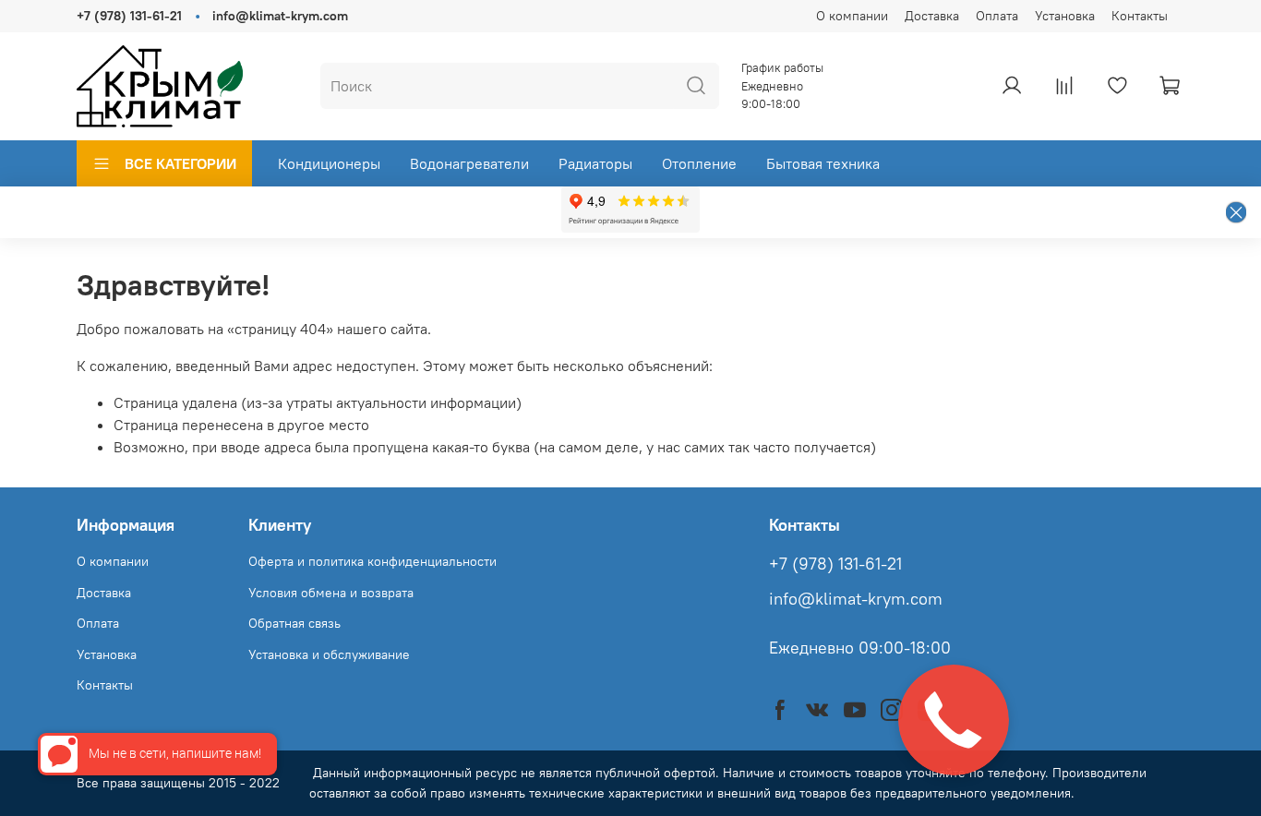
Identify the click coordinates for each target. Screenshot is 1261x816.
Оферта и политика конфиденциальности (372, 561)
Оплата (997, 15)
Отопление (699, 163)
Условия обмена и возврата (331, 592)
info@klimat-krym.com (280, 15)
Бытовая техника (823, 163)
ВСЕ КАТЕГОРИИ (180, 163)
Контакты (1139, 15)
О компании (852, 15)
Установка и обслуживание (329, 654)
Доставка (932, 15)
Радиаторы (595, 163)
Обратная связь (294, 623)
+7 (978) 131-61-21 (129, 15)
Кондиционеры (329, 163)
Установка (1065, 15)
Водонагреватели (469, 163)
